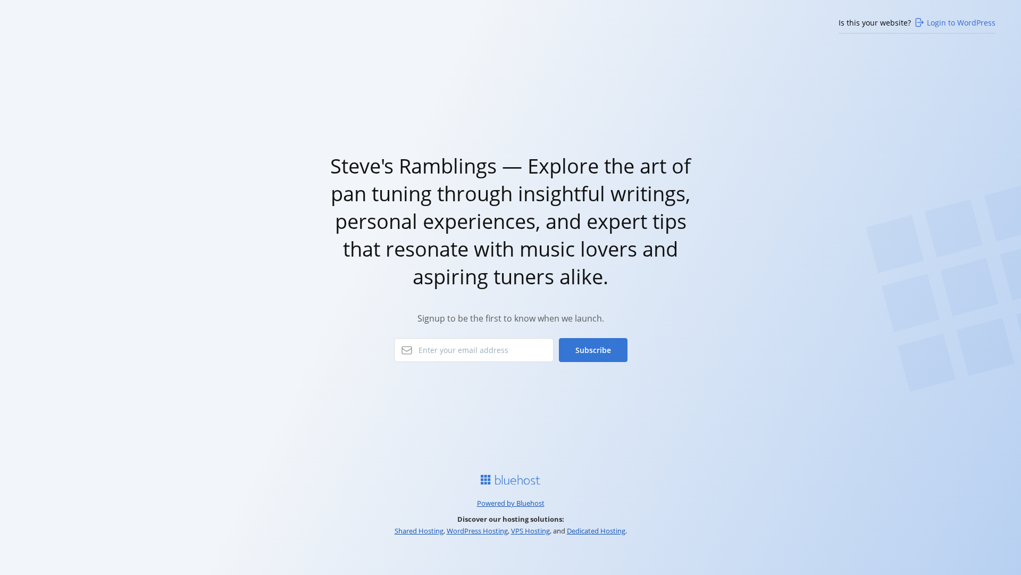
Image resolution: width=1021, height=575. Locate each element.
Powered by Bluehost (511, 503)
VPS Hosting (530, 531)
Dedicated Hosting (596, 531)
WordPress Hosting (477, 531)
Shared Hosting (419, 531)
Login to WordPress (961, 23)
